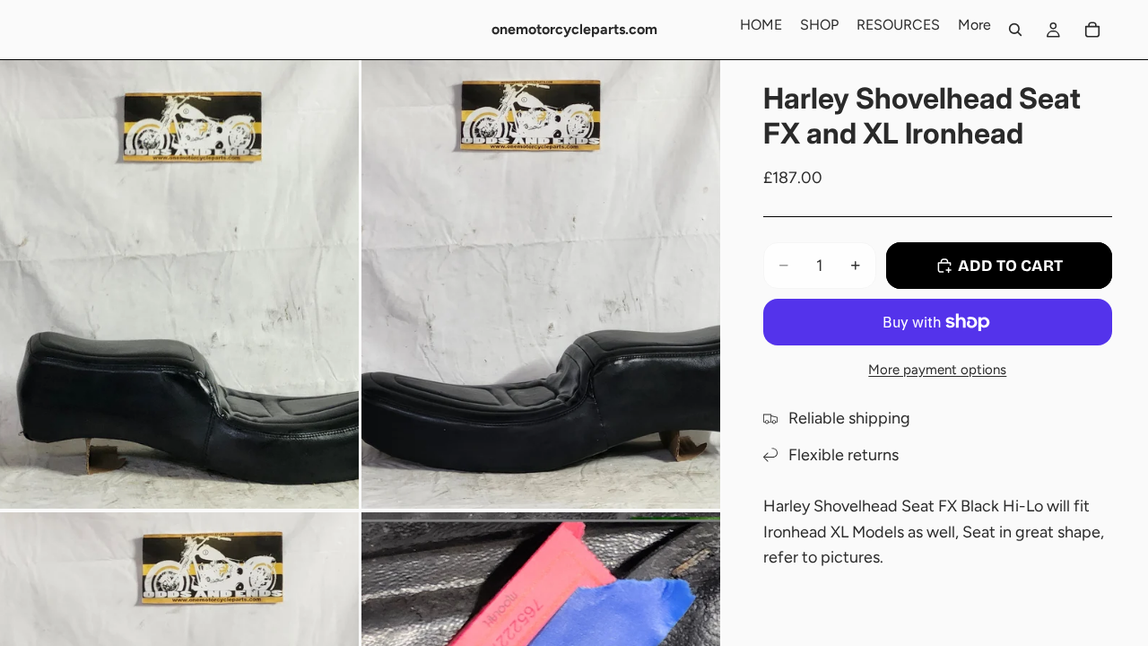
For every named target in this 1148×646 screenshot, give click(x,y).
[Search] (1015, 29)
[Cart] (1092, 29)
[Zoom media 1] (179, 284)
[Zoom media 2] (540, 284)
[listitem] (974, 25)
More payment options (937, 370)
